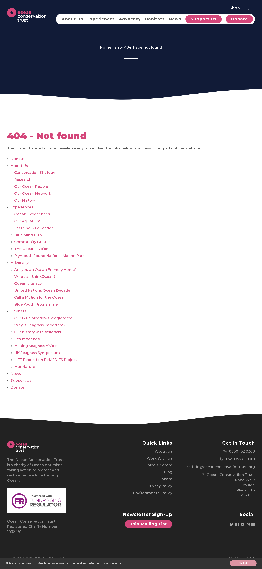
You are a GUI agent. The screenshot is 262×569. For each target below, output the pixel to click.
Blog (168, 472)
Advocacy (130, 19)
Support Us (203, 19)
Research (23, 179)
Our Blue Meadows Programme (43, 318)
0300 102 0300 (242, 451)
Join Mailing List (148, 523)
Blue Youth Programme (36, 304)
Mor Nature (24, 367)
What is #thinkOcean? (35, 276)
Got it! (243, 563)
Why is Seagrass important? (40, 325)
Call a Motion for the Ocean (39, 297)
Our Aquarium (27, 221)
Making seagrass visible (36, 346)
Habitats (155, 19)
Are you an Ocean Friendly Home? (45, 270)
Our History (24, 200)
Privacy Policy (160, 486)
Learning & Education (34, 228)
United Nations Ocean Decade (42, 290)
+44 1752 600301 (240, 459)
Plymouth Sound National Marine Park (49, 256)
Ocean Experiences (32, 214)
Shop (235, 8)
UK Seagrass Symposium (37, 353)
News (175, 19)
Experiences (101, 19)
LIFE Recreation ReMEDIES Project (45, 360)
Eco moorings (27, 339)
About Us (72, 19)
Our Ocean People (31, 186)
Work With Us (159, 458)
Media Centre (160, 465)
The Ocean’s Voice (31, 249)
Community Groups (32, 242)
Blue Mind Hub (28, 235)
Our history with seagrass (37, 332)
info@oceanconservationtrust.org (223, 467)
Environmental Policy (152, 493)
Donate (239, 19)
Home (105, 47)
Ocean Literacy (28, 283)
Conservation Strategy (34, 172)
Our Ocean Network (32, 193)
